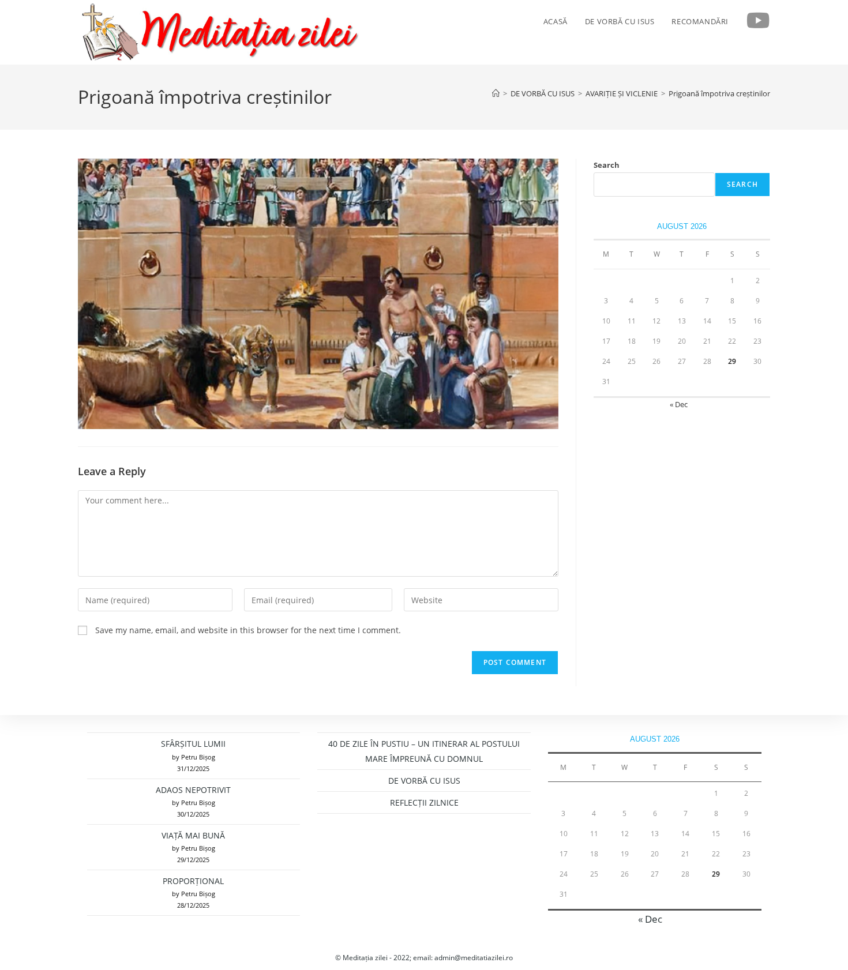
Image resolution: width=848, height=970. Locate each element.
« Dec (679, 404)
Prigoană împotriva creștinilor (719, 93)
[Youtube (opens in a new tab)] (758, 20)
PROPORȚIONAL (193, 880)
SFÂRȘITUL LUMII (193, 743)
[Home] (496, 93)
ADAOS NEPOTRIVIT (193, 789)
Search (607, 165)
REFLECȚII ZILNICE (424, 802)
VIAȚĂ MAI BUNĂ (193, 835)
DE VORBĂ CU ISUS (424, 780)
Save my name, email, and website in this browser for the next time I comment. (248, 630)
